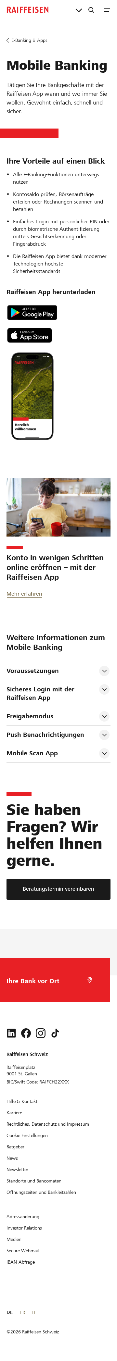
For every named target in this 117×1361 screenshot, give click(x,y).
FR (22, 1312)
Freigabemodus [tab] (29, 716)
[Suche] (91, 10)
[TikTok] (55, 1033)
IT (34, 1312)
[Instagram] (41, 1033)
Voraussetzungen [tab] (32, 670)
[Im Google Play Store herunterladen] (58, 312)
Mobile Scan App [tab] (32, 753)
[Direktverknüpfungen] (78, 10)
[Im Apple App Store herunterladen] (58, 335)
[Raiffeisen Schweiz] (28, 10)
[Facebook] (26, 1033)
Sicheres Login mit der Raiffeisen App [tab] (41, 693)
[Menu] (106, 10)
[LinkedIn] (11, 1033)
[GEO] (89, 980)
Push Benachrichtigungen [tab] (45, 734)
